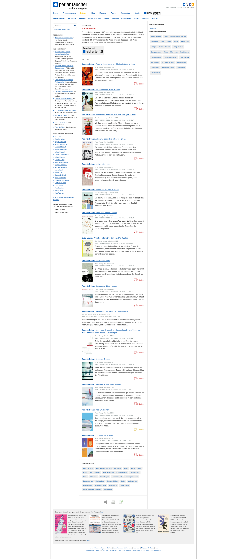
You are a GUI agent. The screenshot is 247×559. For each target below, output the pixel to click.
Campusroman (121, 472)
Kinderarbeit (99, 481)
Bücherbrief (72, 18)
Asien (133, 468)
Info (101, 512)
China (85, 477)
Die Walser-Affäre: (61, 115)
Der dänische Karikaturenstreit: (65, 110)
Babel (139, 468)
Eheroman (93, 477)
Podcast (155, 18)
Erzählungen (104, 477)
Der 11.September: (61, 122)
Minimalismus (132, 481)
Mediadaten (90, 550)
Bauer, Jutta (87, 472)
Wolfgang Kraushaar (62, 180)
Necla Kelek (59, 170)
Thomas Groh (59, 160)
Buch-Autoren (118, 548)
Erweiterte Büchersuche (62, 29)
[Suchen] (75, 26)
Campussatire (134, 472)
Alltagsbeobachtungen (103, 468)
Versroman (108, 490)
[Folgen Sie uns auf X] (186, 4)
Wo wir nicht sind (94, 18)
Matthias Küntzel (60, 183)
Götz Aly (58, 136)
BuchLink (145, 18)
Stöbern (137, 18)
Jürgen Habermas (61, 165)
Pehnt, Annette (88, 468)
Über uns (105, 550)
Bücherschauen (59, 18)
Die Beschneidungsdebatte (64, 91)
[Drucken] (113, 502)
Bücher (83, 13)
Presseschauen (69, 13)
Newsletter (125, 13)
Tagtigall (82, 18)
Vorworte (115, 18)
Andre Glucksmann (61, 162)
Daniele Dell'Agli (60, 175)
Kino (93, 13)
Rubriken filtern (157, 25)
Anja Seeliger (59, 188)
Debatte (151, 548)
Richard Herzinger (61, 167)
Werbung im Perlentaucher (64, 38)
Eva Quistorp (59, 185)
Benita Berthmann (61, 149)
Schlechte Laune (100, 485)
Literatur (153, 28)
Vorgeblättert (126, 18)
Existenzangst (117, 477)
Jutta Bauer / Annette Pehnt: (105, 238)
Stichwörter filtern (158, 32)
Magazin (102, 13)
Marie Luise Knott (61, 144)
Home (55, 13)
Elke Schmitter (60, 139)
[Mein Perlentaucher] (184, 4)
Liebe (123, 481)
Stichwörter (128, 548)
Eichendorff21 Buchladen (152, 550)
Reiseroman (87, 485)
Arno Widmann (60, 193)
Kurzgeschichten (112, 481)
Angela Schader (60, 142)
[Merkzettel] (121, 502)
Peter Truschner (60, 177)
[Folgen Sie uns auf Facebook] (189, 4)
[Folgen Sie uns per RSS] (192, 4)
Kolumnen (136, 548)
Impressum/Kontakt (125, 550)
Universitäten (124, 485)
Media (137, 13)
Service (98, 550)
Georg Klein (59, 172)
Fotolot (106, 18)
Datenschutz (138, 550)
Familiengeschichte (131, 477)
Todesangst (113, 485)
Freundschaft (88, 481)
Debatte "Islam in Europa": (64, 98)
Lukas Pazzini (59, 152)
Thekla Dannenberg (61, 154)
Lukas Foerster (60, 157)
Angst (126, 468)
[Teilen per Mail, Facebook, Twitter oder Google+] (105, 502)
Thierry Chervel (60, 147)
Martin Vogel (59, 190)
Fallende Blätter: (60, 127)
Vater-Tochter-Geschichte (92, 490)
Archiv (113, 13)
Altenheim (117, 468)
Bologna (97, 472)
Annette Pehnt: (108, 64)
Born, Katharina (108, 472)
